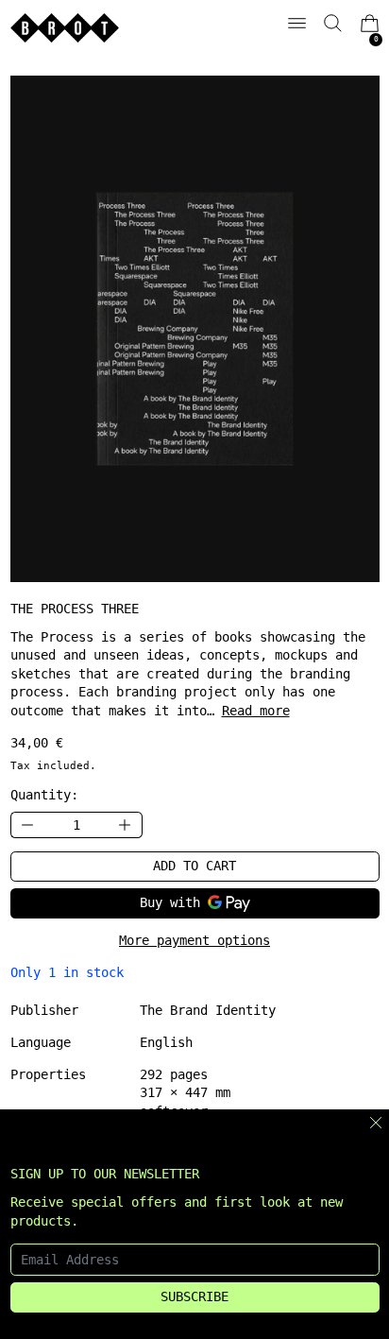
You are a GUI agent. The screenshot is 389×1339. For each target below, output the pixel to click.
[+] (126, 825)
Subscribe (194, 1296)
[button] (333, 23)
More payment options (194, 940)
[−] (27, 825)
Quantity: (44, 794)
